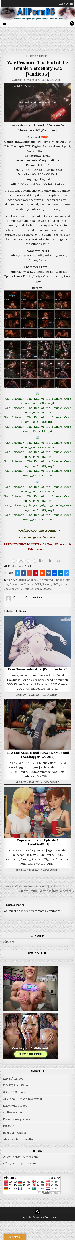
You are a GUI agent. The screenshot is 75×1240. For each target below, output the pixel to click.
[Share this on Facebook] (23, 573)
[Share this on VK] (48, 573)
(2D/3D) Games (13, 1078)
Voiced (47, 588)
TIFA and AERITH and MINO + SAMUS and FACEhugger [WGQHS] (37, 755)
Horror (29, 584)
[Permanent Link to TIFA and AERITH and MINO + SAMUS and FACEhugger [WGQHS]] (37, 724)
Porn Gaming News (16, 1119)
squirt (64, 584)
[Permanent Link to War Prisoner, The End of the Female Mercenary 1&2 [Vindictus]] (37, 102)
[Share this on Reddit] (42, 573)
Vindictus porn (31, 588)
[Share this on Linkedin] (60, 573)
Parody (47, 584)
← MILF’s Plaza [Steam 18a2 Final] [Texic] (29, 886)
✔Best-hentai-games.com (20, 1157)
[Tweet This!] (17, 573)
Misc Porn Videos (15, 1105)
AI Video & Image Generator (22, 1099)
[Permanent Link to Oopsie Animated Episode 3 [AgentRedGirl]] (37, 812)
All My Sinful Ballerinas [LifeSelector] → (46, 891)
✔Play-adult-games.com (19, 1163)
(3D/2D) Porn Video (38, 56)
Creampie (16, 584)
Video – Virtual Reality (18, 1139)
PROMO (8, 1126)
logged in (27, 911)
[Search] (72, 23)
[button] (63, 3)
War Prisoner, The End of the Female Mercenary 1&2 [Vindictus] (37, 68)
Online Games (13, 1112)
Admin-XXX (20, 80)
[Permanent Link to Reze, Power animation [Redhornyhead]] (37, 641)
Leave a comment (53, 80)
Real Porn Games (15, 1132)
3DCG (22, 580)
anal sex (32, 580)
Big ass (59, 580)
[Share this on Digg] (54, 573)
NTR (38, 584)
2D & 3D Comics (14, 1092)
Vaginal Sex (11, 588)
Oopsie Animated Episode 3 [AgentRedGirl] (37, 843)
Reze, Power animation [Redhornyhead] (37, 670)
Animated (46, 580)
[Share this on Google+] (29, 573)
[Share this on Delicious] (66, 573)
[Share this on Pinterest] (35, 573)
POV (56, 584)
